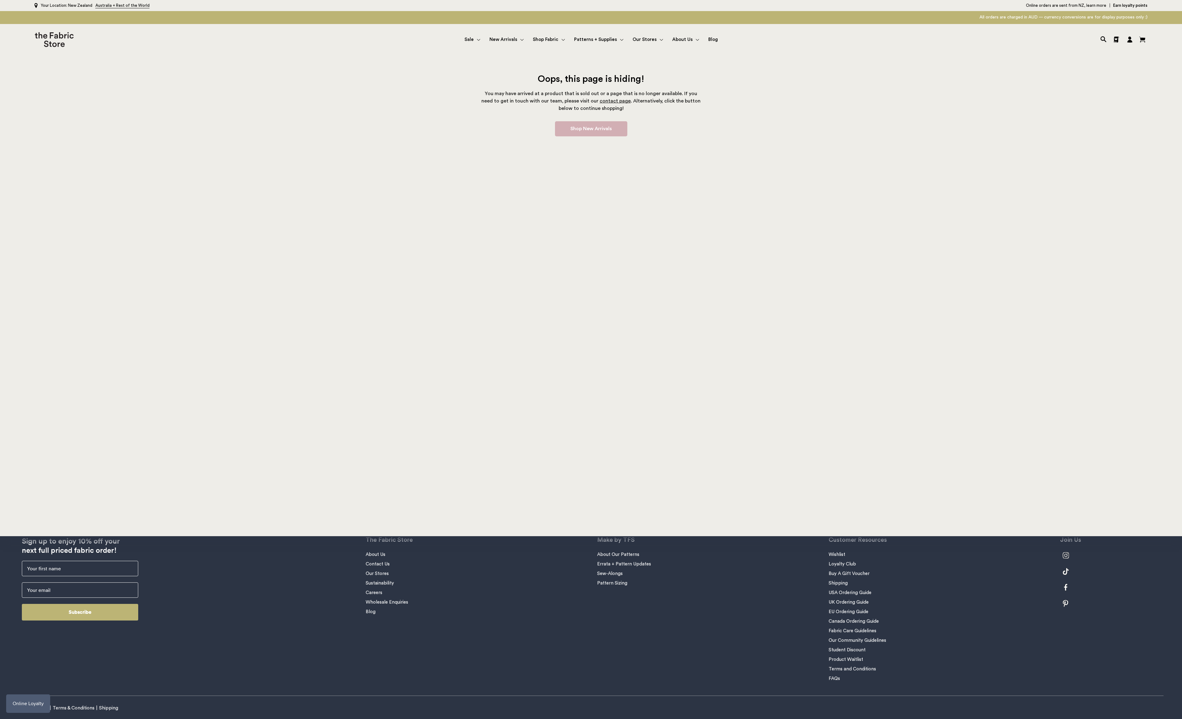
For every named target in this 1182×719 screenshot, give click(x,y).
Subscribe (80, 612)
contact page (615, 100)
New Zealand (80, 5)
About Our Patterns (618, 554)
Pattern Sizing (612, 583)
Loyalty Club (842, 564)
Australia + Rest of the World (122, 5)
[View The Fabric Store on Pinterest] (1069, 603)
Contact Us (378, 564)
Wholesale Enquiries (387, 602)
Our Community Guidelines (857, 640)
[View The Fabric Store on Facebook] (1069, 587)
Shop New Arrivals (591, 128)
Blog (371, 611)
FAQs (834, 678)
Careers (374, 592)
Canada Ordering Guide (854, 621)
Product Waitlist (846, 659)
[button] (472, 39)
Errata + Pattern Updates (624, 564)
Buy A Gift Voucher (849, 573)
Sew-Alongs (610, 573)
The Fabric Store (389, 540)
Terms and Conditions (852, 669)
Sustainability (380, 583)
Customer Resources (858, 540)
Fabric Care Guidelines (852, 631)
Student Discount (847, 650)
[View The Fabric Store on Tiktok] (1069, 571)
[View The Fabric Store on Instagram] (1069, 555)
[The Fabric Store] (55, 39)
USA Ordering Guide (850, 592)
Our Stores (377, 573)
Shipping (838, 583)
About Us (375, 554)
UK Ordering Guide (849, 602)
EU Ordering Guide (848, 611)
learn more (1096, 5)
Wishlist (837, 554)
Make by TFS (616, 540)
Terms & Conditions (73, 708)
